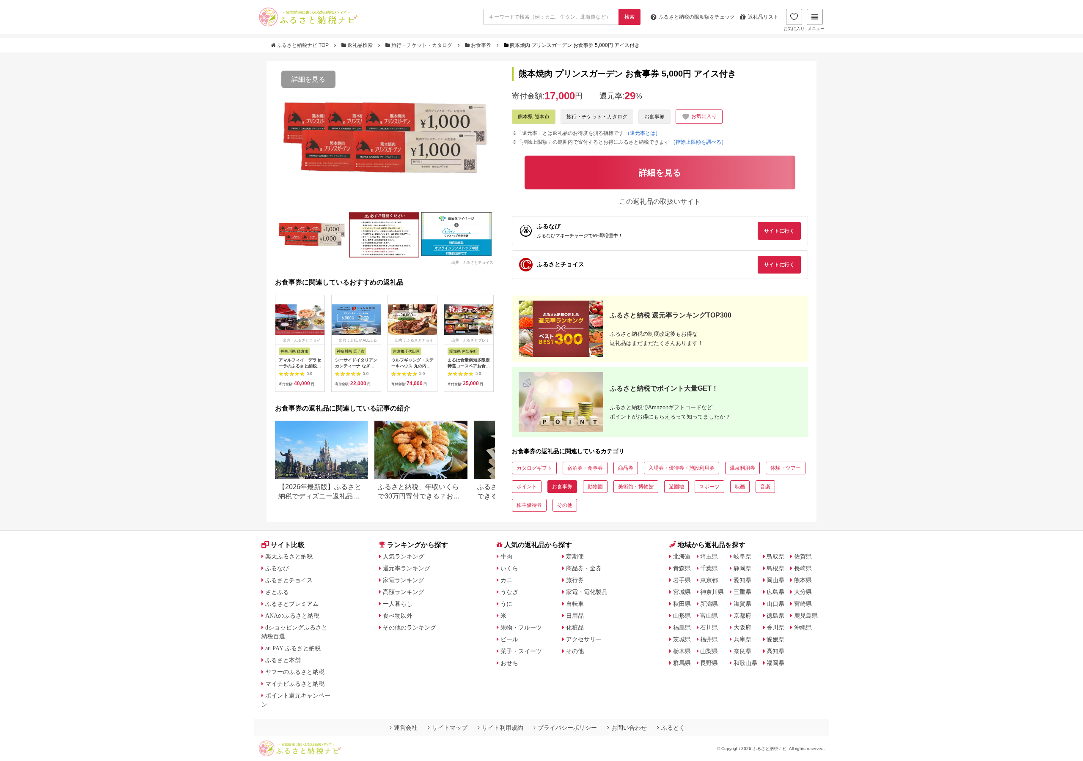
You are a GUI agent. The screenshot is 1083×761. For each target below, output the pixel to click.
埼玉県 (709, 556)
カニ (506, 580)
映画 (740, 487)
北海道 (682, 556)
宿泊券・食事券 (585, 468)
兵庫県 (742, 639)
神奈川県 (712, 592)
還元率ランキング (406, 568)
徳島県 (775, 616)
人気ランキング (403, 556)
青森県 (682, 568)
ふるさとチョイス (289, 580)
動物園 (595, 487)
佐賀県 (803, 556)
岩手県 (682, 580)
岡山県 (775, 580)
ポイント (527, 487)
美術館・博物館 (636, 487)
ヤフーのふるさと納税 (294, 672)
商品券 (625, 468)
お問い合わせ (629, 727)
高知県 (775, 651)
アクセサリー (584, 639)
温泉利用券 (742, 468)
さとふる (277, 592)
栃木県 (682, 651)
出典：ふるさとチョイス (472, 262)
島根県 (775, 568)
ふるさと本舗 (283, 660)
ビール (509, 639)
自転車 (575, 604)
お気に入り (794, 28)
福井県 (709, 639)
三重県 (742, 592)
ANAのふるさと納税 (292, 616)
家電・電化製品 (586, 592)
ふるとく (673, 727)
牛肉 (506, 556)
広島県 (775, 592)
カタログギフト (534, 468)
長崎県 (803, 568)
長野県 (709, 663)
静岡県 (742, 568)
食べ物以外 (397, 616)
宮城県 (682, 592)
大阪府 (742, 627)
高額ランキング (403, 592)
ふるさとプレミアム (292, 604)
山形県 (682, 616)
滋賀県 (742, 604)
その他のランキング (409, 627)
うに (506, 604)
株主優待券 (529, 505)
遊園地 (676, 487)
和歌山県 (745, 663)
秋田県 (682, 604)
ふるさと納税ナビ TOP (302, 45)
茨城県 (682, 639)
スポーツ (709, 487)
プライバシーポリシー (567, 727)
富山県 (709, 616)
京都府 (742, 616)
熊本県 (803, 580)
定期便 (575, 556)
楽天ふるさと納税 (289, 556)
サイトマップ (449, 727)
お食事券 (481, 45)
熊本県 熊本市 (534, 117)
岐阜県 (742, 556)
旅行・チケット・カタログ (422, 45)
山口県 (775, 604)
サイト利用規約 (502, 727)
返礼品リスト (763, 17)
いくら (509, 568)
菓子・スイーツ (521, 651)
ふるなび (277, 568)
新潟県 (709, 604)
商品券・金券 (584, 568)
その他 (564, 505)
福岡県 (775, 663)
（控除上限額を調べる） (698, 142)
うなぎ (509, 592)
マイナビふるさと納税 (294, 684)
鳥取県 (775, 556)
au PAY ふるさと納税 (293, 648)
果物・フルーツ (521, 627)
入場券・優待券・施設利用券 (682, 468)
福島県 (682, 627)
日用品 (575, 616)
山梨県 (709, 651)
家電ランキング (403, 580)
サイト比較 (288, 544)
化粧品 (575, 627)
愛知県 (742, 580)
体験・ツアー (785, 468)
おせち (509, 663)
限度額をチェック (697, 17)
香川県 (775, 627)
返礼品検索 (360, 45)
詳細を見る (308, 79)
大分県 (803, 592)
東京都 (709, 580)
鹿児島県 (806, 616)
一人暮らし (397, 604)
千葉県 (709, 568)
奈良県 (742, 651)
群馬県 (682, 663)
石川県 (709, 627)
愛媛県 (775, 639)
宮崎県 (803, 604)
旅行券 (575, 580)
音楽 (765, 487)
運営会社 (406, 727)
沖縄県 (803, 627)
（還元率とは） (642, 133)
